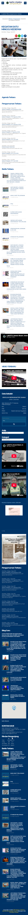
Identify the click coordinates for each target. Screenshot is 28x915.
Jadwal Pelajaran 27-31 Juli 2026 (10, 139)
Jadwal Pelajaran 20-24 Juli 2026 (10, 153)
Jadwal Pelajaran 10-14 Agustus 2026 (11, 124)
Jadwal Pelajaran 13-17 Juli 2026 (10, 161)
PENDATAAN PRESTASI (8, 147)
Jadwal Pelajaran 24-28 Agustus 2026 (11, 109)
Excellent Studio (14, 912)
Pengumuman (16, 19)
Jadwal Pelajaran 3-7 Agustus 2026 (11, 132)
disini (19, 502)
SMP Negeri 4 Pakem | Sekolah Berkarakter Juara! (13, 910)
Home (11, 19)
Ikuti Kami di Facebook (5, 721)
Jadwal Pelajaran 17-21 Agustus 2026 (11, 117)
